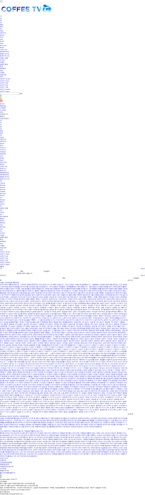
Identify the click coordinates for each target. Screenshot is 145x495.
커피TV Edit (4, 83)
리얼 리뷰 (3, 75)
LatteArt (2, 183)
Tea (1, 198)
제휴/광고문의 (4, 464)
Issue (1, 39)
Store (1, 70)
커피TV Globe (4, 81)
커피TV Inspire (5, 91)
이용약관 (3, 460)
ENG (1, 112)
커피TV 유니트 (5, 79)
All (1, 181)
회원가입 (3, 106)
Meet (1, 26)
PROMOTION (4, 52)
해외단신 (3, 154)
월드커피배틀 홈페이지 (7, 473)
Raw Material (4, 216)
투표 (1, 66)
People (2, 41)
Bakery (2, 202)
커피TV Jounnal (5, 89)
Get (1, 22)
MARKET (3, 68)
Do (1, 20)
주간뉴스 (3, 147)
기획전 (2, 72)
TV (1, 16)
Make (1, 24)
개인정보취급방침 (6, 462)
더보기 (143, 268)
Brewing (2, 189)
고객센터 (3, 108)
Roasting (2, 185)
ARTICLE (3, 33)
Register (6, 118)
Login (2, 118)
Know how (3, 45)
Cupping (2, 191)
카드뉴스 (3, 149)
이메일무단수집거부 (6, 466)
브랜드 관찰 (4, 58)
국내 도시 (3, 168)
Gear (1, 225)
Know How (3, 162)
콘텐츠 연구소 (4, 54)
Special (2, 35)
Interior (2, 204)
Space (2, 43)
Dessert (2, 195)
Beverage (3, 193)
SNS (1, 77)
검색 (21, 93)
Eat (1, 29)
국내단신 (3, 152)
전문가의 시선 (4, 56)
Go (1, 18)
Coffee (2, 212)
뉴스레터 (3, 110)
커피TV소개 (4, 458)
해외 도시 (3, 170)
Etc (1, 206)
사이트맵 (3, 468)
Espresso (2, 187)
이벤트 (2, 62)
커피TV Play (4, 85)
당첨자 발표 (4, 64)
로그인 (2, 104)
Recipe (2, 47)
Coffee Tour (3, 49)
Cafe (1, 229)
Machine (2, 200)
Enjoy (2, 31)
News (1, 37)
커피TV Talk (4, 87)
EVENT (2, 60)
